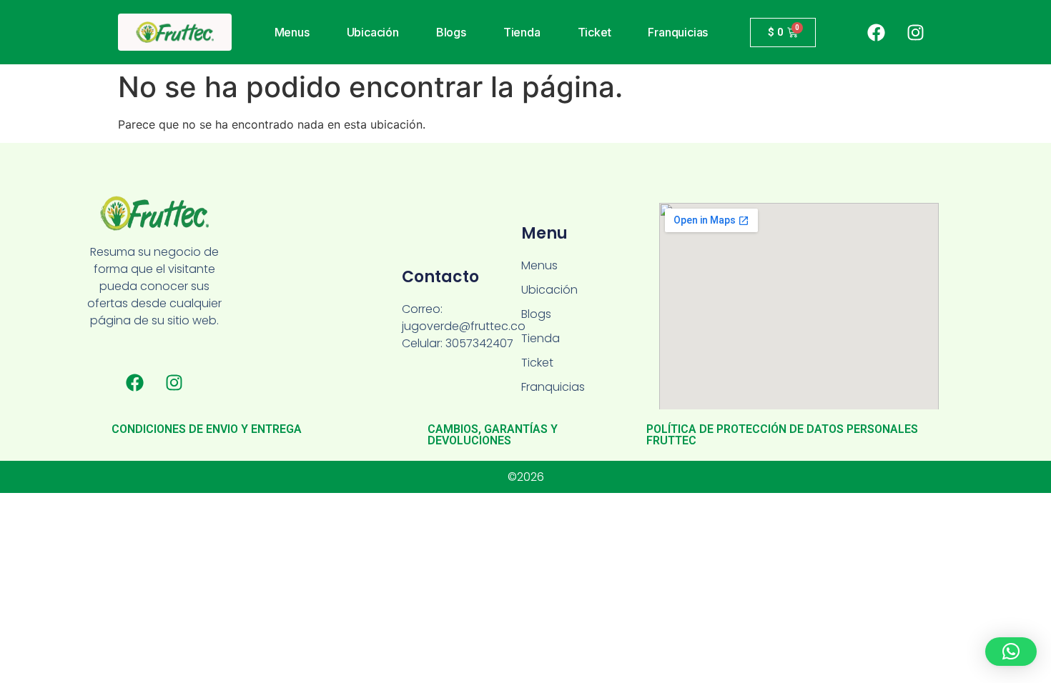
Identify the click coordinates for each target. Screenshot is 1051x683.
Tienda (522, 32)
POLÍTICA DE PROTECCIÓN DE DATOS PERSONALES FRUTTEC (782, 434)
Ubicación (373, 32)
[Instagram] (915, 32)
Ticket (594, 32)
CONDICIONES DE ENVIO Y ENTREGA (207, 429)
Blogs (451, 32)
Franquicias (678, 32)
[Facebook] (876, 32)
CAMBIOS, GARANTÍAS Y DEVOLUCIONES (493, 434)
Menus (292, 32)
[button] (1011, 651)
